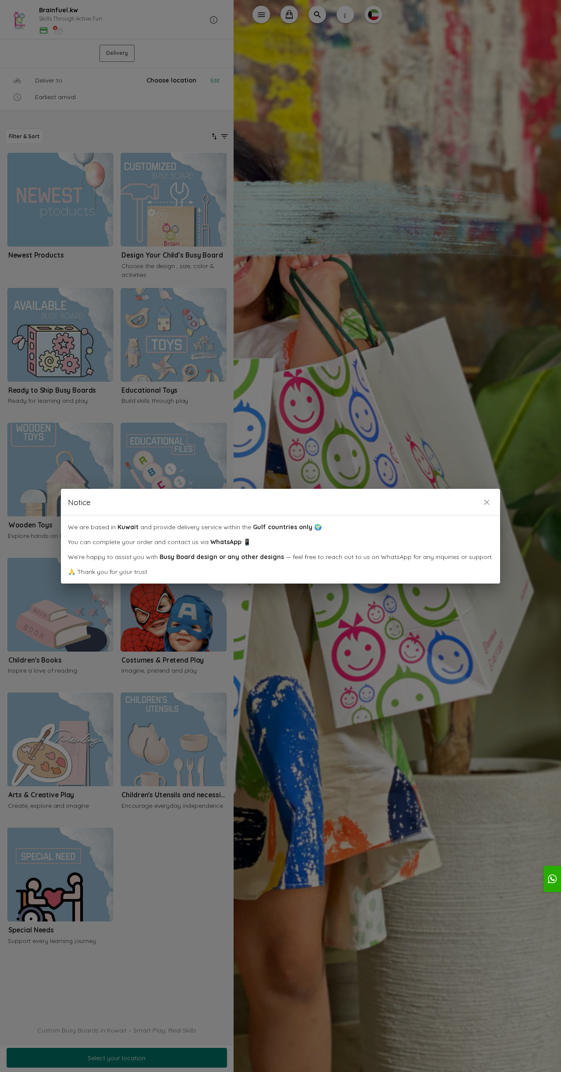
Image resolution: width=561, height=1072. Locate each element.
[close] (487, 502)
